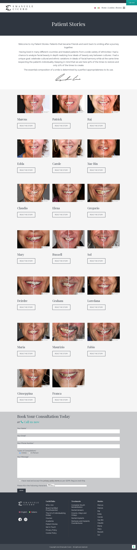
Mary (99, 529)
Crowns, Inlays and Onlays (78, 514)
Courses (49, 518)
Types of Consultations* (26, 451)
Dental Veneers (77, 510)
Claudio (100, 523)
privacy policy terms (51, 481)
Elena (99, 526)
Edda (99, 514)
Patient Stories (52, 524)
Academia (50, 521)
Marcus (100, 505)
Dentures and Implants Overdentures (80, 522)
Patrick (100, 508)
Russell (100, 532)
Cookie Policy (51, 533)
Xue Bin (100, 520)
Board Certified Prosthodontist (52, 509)
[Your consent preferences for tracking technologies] (134, 547)
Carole (100, 517)
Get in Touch (51, 527)
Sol (98, 535)
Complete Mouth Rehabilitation (78, 506)
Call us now (31, 422)
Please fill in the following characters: (32, 486)
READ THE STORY (26, 126)
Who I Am (49, 505)
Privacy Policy (51, 530)
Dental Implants (77, 518)
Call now (132, 3)
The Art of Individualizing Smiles (56, 514)
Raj (98, 511)
